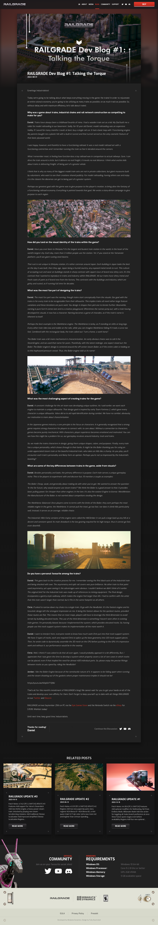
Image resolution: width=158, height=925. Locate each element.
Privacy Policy (78, 913)
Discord (48, 698)
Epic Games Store (79, 705)
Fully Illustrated (95, 920)
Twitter (37, 698)
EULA (62, 913)
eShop (119, 705)
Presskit (94, 913)
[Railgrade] (14, 4)
